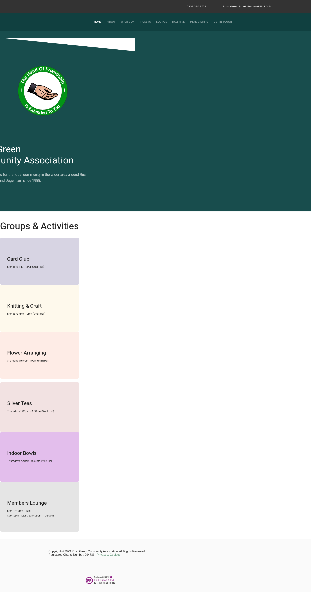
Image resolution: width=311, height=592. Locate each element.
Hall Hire (178, 21)
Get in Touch (222, 21)
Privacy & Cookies (108, 554)
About (111, 21)
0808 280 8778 (196, 6)
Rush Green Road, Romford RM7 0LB (246, 6)
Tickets (145, 21)
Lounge (161, 21)
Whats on (127, 21)
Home (97, 21)
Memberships (199, 21)
